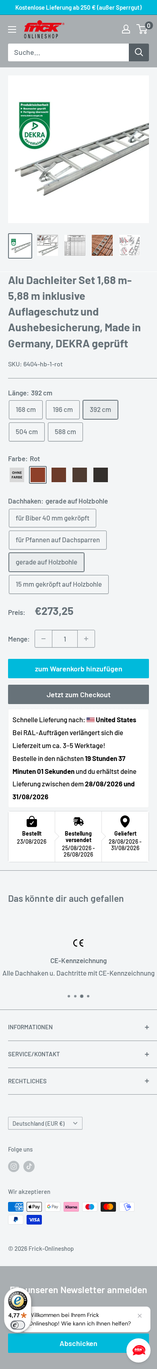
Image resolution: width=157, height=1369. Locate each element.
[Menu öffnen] (12, 29)
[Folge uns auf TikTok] (29, 1166)
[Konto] (126, 29)
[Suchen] (139, 52)
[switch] (17, 1325)
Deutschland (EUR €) (38, 1123)
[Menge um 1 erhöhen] (86, 638)
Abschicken (78, 1343)
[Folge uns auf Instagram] (13, 1166)
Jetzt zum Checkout (79, 694)
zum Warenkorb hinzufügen (78, 668)
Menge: (19, 639)
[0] (142, 29)
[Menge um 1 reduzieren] (43, 638)
